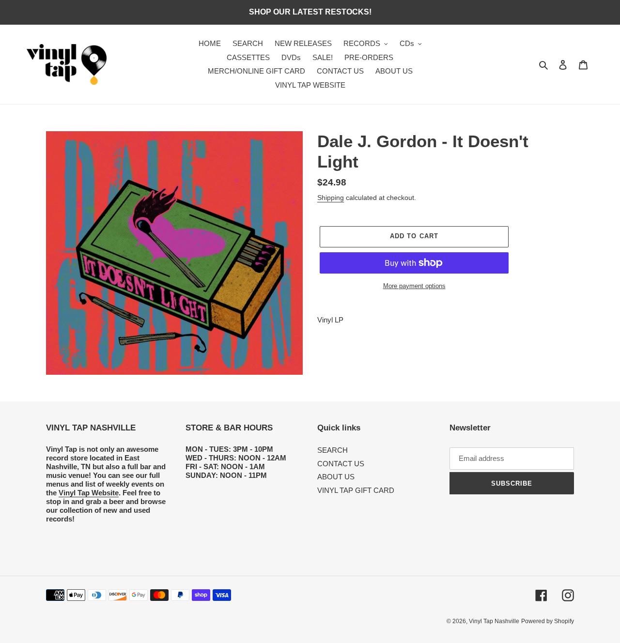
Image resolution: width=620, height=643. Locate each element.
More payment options (414, 286)
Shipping (330, 197)
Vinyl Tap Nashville (494, 621)
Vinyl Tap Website (89, 493)
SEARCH (332, 450)
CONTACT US (340, 463)
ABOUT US (336, 477)
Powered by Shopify (547, 621)
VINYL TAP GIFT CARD (355, 490)
